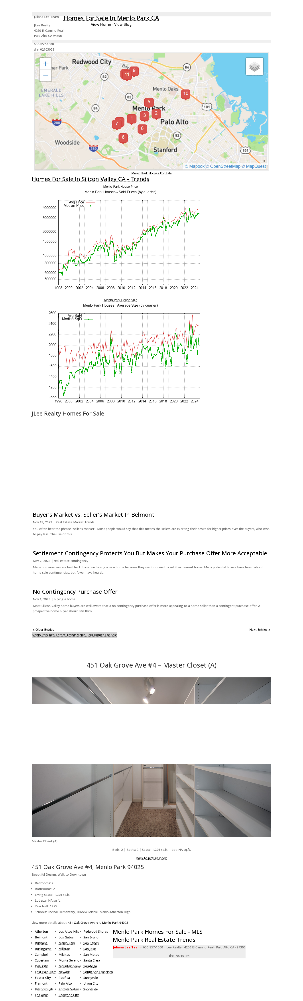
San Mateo (91, 954)
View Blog (123, 24)
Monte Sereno (69, 960)
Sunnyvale (90, 977)
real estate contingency (71, 561)
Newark (64, 972)
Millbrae (64, 949)
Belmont (41, 937)
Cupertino (42, 960)
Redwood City (69, 995)
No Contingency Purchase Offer (75, 591)
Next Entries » (259, 629)
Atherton (41, 931)
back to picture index (151, 858)
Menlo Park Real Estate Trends (54, 635)
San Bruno (90, 937)
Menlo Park (67, 943)
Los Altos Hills (69, 931)
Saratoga (90, 966)
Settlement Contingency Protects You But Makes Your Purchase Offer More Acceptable (150, 553)
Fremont (41, 983)
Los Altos (42, 995)
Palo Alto (65, 983)
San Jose (89, 949)
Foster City (43, 977)
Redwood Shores (95, 931)
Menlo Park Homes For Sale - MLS (158, 932)
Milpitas (64, 954)
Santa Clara (91, 960)
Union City (90, 983)
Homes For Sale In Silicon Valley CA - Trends (90, 179)
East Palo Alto (45, 972)
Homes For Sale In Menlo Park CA (111, 18)
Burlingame (43, 949)
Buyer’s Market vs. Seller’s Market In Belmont (93, 514)
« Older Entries (43, 629)
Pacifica (64, 977)
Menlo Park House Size (120, 300)
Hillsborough (44, 989)
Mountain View (69, 966)
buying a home (64, 599)
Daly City (41, 966)
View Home (101, 24)
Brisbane (41, 943)
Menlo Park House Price (120, 186)
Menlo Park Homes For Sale (151, 173)
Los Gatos (66, 937)
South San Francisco (98, 972)
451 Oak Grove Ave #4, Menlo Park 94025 (98, 922)
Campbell (41, 954)
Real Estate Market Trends (75, 522)
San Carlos (91, 943)
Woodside (90, 989)
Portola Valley (69, 989)
